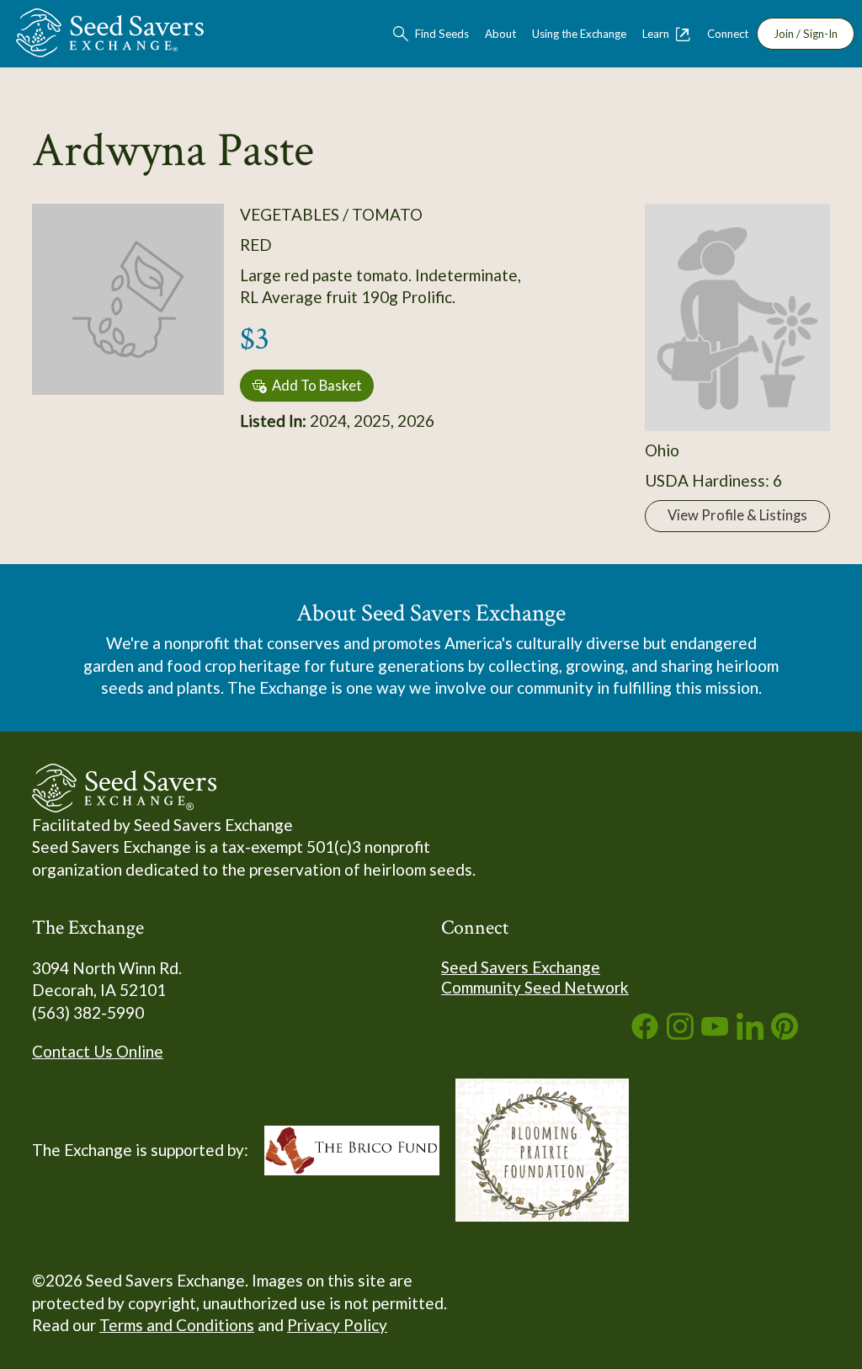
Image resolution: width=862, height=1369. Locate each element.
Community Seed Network (535, 987)
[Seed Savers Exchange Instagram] (680, 1033)
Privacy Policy (337, 1324)
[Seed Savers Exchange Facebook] (644, 1033)
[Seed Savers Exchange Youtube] (714, 1033)
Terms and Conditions (176, 1324)
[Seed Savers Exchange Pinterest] (784, 1033)
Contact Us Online (97, 1051)
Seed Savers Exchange (520, 967)
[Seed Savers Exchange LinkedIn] (750, 1033)
